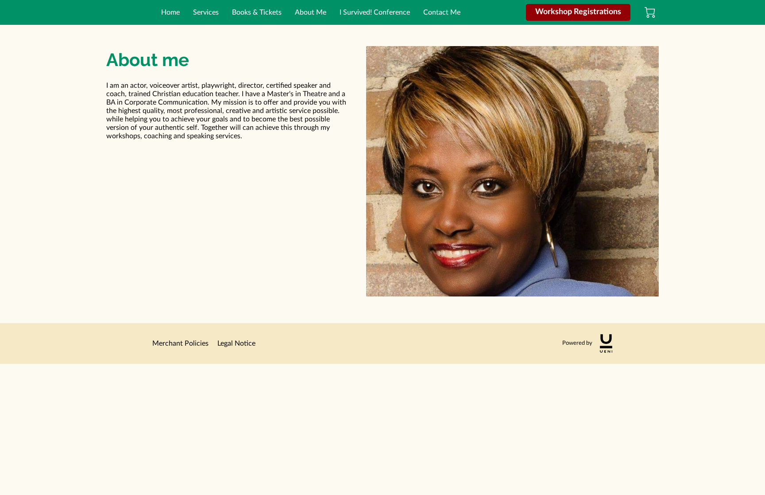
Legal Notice (236, 343)
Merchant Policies (180, 343)
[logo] (606, 343)
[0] (650, 12)
